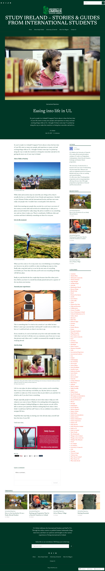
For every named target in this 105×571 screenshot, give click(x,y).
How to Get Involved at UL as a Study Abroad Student (79, 213)
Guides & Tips (74, 342)
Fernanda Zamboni (76, 331)
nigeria (72, 390)
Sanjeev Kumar (74, 411)
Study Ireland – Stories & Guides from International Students (52, 21)
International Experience (52, 104)
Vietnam (73, 451)
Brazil (72, 293)
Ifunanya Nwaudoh (76, 348)
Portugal (73, 403)
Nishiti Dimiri (74, 392)
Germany (73, 340)
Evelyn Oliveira (75, 327)
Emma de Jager (74, 321)
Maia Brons (74, 382)
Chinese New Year (75, 304)
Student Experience (76, 420)
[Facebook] (1, 3)
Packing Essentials (83, 513)
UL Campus (74, 443)
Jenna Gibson (74, 365)
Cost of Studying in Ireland (78, 312)
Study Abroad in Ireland (77, 426)
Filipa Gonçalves (75, 333)
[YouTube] (10, 3)
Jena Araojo (74, 363)
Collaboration (74, 308)
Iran (72, 356)
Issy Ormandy (74, 361)
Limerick (73, 378)
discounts (73, 317)
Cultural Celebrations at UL (78, 314)
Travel (72, 441)
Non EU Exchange (75, 394)
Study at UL (74, 428)
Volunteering (74, 455)
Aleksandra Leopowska (76, 277)
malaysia (73, 384)
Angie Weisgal (74, 281)
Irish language (74, 359)
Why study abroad (75, 460)
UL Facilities (74, 445)
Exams (72, 329)
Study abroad (74, 424)
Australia (73, 285)
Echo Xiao (73, 319)
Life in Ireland (74, 377)
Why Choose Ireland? (76, 457)
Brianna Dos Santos (76, 295)
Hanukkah (73, 344)
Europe (72, 325)
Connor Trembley (75, 310)
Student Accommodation (77, 415)
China (72, 302)
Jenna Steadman (75, 367)
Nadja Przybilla (74, 388)
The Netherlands (75, 434)
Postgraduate (74, 405)
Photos (72, 401)
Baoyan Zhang (74, 289)
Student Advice (74, 417)
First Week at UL (75, 335)
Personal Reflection (76, 399)
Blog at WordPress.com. (52, 567)
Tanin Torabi (74, 432)
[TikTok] (8, 3)
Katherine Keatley (75, 371)
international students (76, 354)
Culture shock (74, 316)
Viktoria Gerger (75, 453)
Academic (73, 274)
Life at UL (73, 375)
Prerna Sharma (74, 407)
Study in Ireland (75, 430)
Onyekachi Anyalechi (76, 398)
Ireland (72, 357)
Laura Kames (74, 373)
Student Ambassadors (76, 418)
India (72, 350)
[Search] (103, 3)
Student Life (74, 422)
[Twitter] (3, 3)
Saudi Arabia (74, 413)
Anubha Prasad (74, 283)
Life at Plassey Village (75, 261)
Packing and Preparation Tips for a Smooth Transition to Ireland (78, 238)
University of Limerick (76, 447)
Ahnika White (74, 275)
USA (72, 449)
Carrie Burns (74, 298)
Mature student (75, 386)
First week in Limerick (76, 337)
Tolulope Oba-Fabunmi (76, 439)
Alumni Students (75, 279)
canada (72, 296)
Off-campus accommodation (78, 396)
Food (72, 338)
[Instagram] (5, 3)
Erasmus (73, 323)
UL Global (52, 130)
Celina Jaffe (74, 300)
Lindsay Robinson (75, 380)
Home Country (74, 346)
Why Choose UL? (75, 459)
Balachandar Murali (76, 287)
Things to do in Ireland (76, 436)
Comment (55, 482)
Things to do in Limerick (77, 438)
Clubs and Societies (75, 306)
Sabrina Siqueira (75, 409)
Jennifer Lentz (74, 369)
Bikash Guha (74, 291)
